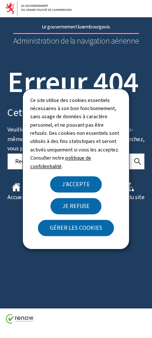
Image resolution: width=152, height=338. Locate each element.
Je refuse (76, 206)
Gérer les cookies (76, 228)
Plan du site (130, 197)
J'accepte (76, 184)
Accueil (16, 197)
